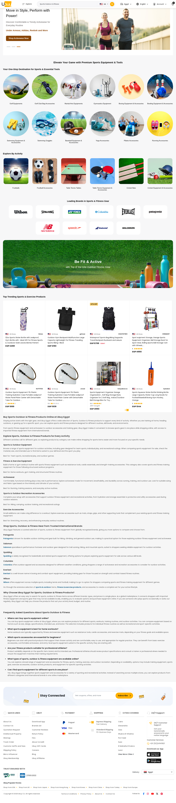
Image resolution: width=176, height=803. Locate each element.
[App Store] (154, 755)
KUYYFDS (39, 389)
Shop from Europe (130, 787)
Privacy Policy (85, 794)
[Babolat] (102, 228)
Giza (120, 730)
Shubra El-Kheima (126, 734)
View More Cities (125, 754)
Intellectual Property (12, 734)
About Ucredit (38, 742)
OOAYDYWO (122, 334)
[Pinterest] (162, 794)
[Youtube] (152, 794)
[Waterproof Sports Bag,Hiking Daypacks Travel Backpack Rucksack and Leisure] (108, 317)
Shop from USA (9, 787)
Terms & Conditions (69, 794)
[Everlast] (128, 211)
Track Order (8, 742)
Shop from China (95, 787)
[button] (125, 4)
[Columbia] (102, 211)
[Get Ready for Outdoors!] (116, 28)
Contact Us (8, 725)
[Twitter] (157, 794)
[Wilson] (21, 211)
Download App (38, 721)
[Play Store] (154, 762)
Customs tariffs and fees (14, 746)
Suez (120, 742)
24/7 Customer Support (160, 724)
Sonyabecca (122, 389)
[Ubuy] (6, 4)
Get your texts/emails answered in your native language (161, 732)
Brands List (36, 725)
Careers (35, 750)
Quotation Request (11, 730)
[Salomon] (128, 228)
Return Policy (37, 734)
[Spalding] (48, 211)
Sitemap (7, 738)
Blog (34, 754)
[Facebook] (144, 794)
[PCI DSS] (9, 775)
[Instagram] (148, 794)
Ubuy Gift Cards (39, 746)
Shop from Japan (40, 787)
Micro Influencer (10, 754)
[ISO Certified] (26, 775)
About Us (7, 721)
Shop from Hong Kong (59, 787)
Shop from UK (24, 787)
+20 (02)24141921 (157, 743)
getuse (82, 334)
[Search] (112, 4)
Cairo (120, 721)
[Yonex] (75, 211)
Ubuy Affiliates (38, 758)
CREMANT (166, 334)
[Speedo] (75, 228)
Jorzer (82, 389)
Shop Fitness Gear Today (20, 30)
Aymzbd (166, 389)
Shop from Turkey (113, 787)
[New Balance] (48, 228)
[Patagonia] (155, 211)
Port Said (122, 738)
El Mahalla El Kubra (126, 746)
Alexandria (123, 725)
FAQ (33, 738)
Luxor (120, 750)
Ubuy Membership (11, 758)
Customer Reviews (40, 730)
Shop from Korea (78, 787)
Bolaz (41, 334)
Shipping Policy (9, 750)
